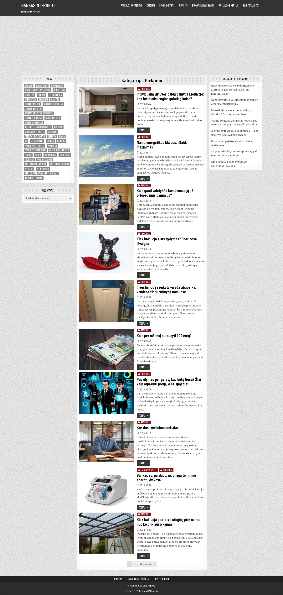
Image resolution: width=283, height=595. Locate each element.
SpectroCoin (162, 579)
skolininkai (50, 155)
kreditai (58, 127)
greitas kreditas (33, 109)
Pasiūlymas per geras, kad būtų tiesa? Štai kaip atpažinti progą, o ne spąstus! (169, 381)
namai (62, 136)
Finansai (183, 5)
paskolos (52, 146)
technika (29, 159)
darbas (41, 95)
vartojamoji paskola (35, 164)
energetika (30, 99)
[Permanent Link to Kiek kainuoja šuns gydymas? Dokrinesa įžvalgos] (106, 252)
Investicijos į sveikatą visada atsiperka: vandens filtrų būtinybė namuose (166, 289)
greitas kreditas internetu (39, 113)
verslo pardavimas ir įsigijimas (41, 173)
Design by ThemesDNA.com (141, 591)
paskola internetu (34, 146)
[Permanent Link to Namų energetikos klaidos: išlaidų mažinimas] (106, 156)
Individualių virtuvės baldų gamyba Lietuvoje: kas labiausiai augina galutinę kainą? (170, 96)
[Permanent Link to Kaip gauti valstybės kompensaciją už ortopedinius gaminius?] (106, 204)
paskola (61, 141)
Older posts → (146, 564)
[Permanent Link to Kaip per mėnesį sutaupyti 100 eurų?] (106, 349)
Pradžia (118, 579)
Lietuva (52, 136)
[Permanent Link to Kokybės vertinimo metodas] (106, 441)
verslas (29, 169)
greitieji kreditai (33, 118)
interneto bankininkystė (38, 127)
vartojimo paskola (59, 164)
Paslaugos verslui (229, 5)
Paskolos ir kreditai (131, 5)
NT (26, 141)
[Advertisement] (141, 44)
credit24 (29, 95)
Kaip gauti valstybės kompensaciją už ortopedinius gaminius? (165, 193)
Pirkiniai (146, 88)
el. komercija (55, 95)
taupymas (64, 155)
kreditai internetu (34, 132)
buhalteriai (42, 85)
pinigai (28, 155)
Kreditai (151, 5)
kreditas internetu (35, 136)
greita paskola (32, 104)
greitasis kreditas (53, 104)
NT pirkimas (37, 141)
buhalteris (59, 90)
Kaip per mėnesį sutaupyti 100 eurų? (164, 335)
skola (38, 155)
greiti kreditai (52, 118)
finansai (43, 99)
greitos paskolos (34, 122)
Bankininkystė (166, 5)
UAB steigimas (44, 159)
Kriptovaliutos (251, 5)
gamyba (55, 99)
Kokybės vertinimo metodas (158, 427)
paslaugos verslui (59, 150)
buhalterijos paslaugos (37, 90)
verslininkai (43, 169)
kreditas (52, 132)
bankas (28, 85)
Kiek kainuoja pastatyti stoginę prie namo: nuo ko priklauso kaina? (168, 522)
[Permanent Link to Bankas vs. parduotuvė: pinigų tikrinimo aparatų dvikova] (106, 489)
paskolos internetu (35, 150)
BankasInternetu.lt (40, 5)
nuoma (50, 141)
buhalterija (57, 85)
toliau (142, 130)
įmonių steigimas (34, 178)
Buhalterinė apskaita (203, 5)
